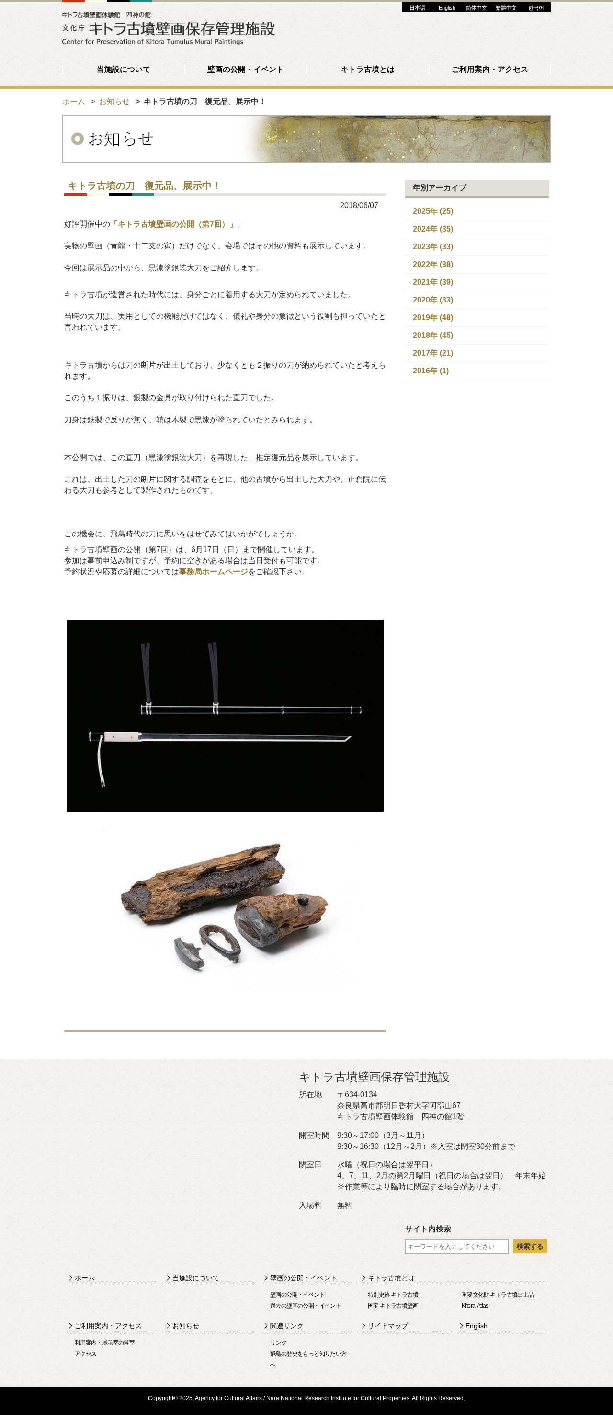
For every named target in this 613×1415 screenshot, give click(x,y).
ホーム (73, 102)
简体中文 (476, 8)
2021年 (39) (433, 282)
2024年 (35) (433, 229)
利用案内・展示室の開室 (105, 1342)
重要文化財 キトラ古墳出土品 (498, 1294)
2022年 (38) (433, 264)
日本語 (417, 8)
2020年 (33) (433, 300)
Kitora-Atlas (475, 1305)
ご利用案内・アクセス (490, 69)
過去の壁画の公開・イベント (305, 1305)
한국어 (536, 8)
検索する (530, 1246)
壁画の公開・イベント (245, 69)
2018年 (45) (433, 335)
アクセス (86, 1353)
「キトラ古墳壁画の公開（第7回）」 (173, 224)
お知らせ (114, 101)
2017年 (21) (433, 353)
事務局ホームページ (213, 572)
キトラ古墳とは (368, 69)
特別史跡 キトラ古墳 (393, 1294)
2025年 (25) (433, 211)
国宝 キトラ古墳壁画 (393, 1305)
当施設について (123, 69)
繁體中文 (506, 8)
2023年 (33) (433, 247)
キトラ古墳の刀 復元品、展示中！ (144, 185)
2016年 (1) (431, 371)
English (447, 8)
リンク (278, 1342)
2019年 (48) (433, 317)
